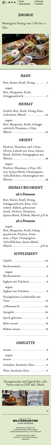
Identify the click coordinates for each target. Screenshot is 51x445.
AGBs (33, 435)
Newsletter (25, 439)
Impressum (17, 437)
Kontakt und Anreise (23, 435)
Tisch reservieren (24, 2)
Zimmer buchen (39, 2)
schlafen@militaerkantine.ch (19, 431)
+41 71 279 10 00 (35, 431)
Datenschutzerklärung (29, 437)
